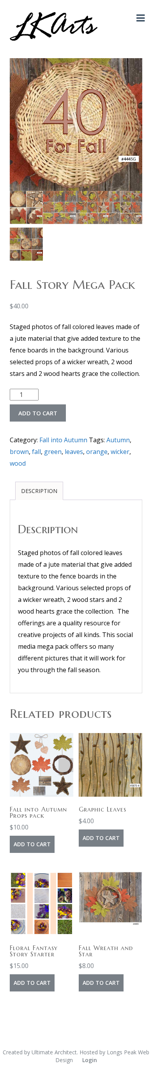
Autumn (118, 440)
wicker (120, 451)
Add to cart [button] (32, 844)
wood (18, 463)
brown (19, 451)
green (53, 451)
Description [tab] (39, 491)
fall (36, 451)
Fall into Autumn (63, 440)
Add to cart (37, 413)
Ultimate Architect (54, 1052)
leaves (74, 451)
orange (97, 451)
